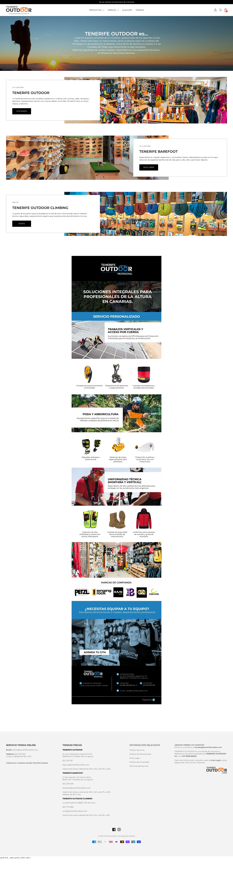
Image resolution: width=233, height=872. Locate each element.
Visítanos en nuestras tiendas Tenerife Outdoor (27, 763)
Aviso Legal (134, 758)
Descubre (148, 167)
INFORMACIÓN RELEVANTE (144, 745)
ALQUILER (127, 10)
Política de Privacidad (139, 762)
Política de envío (136, 750)
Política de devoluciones (140, 754)
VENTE (21, 223)
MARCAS (112, 10)
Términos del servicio (138, 766)
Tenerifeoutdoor (110, 836)
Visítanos (21, 111)
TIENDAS (140, 10)
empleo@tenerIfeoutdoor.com (208, 747)
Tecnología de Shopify (126, 836)
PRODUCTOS (95, 10)
